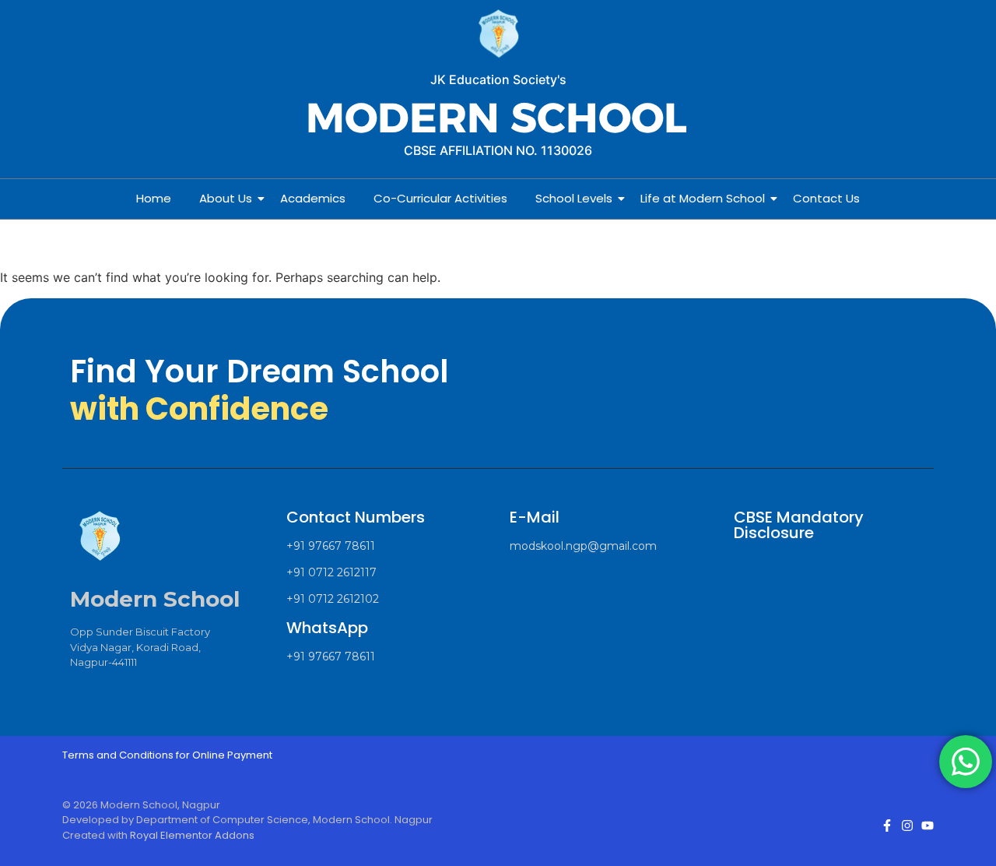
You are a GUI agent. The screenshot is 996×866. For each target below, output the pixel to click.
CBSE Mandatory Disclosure (799, 525)
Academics (312, 198)
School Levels (573, 198)
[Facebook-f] (887, 825)
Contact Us (826, 198)
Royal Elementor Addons (192, 835)
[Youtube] (927, 825)
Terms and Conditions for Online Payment (167, 755)
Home (153, 198)
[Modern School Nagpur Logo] (497, 35)
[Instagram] (907, 825)
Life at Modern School (702, 198)
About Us (225, 198)
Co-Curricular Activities (440, 198)
